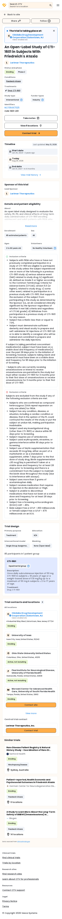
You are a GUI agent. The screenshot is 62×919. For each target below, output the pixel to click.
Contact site (31, 704)
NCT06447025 (11, 107)
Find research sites (12, 873)
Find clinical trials (11, 857)
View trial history (29, 174)
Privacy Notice (9, 901)
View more (31, 713)
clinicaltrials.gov (23, 841)
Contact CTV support (13, 890)
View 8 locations (29, 125)
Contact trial (29, 133)
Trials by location (11, 862)
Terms (5, 906)
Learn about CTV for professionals (20, 879)
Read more (31, 226)
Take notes (29, 118)
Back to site (13, 14)
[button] (13, 81)
